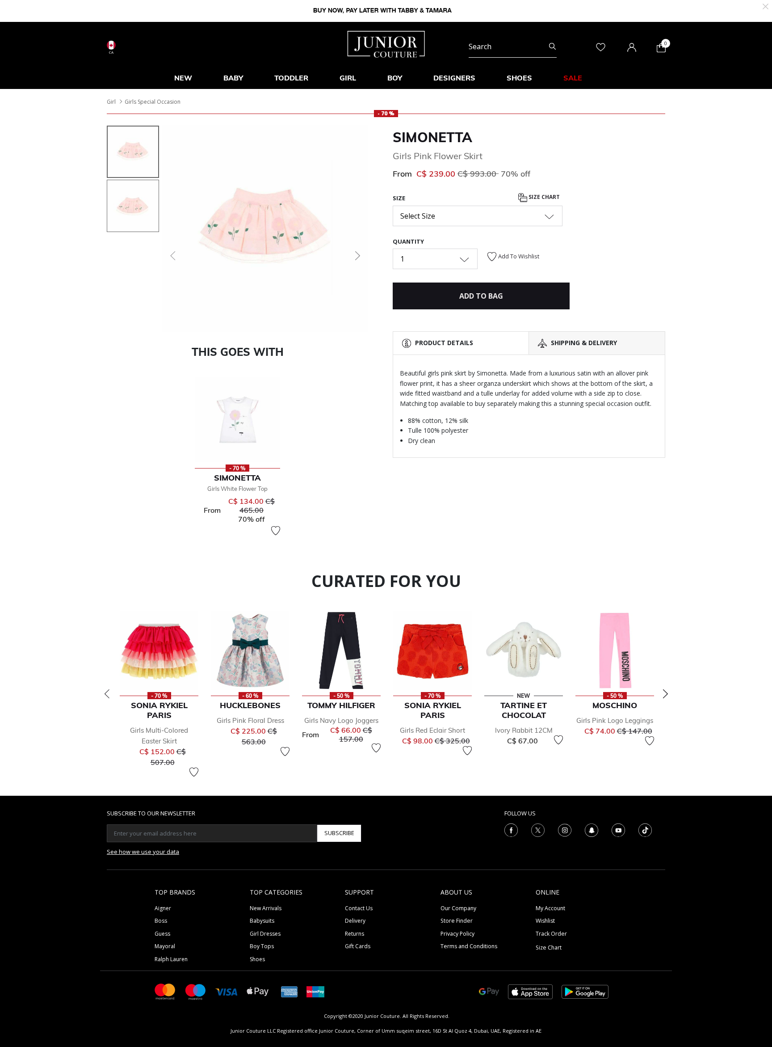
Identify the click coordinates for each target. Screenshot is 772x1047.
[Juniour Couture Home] (386, 43)
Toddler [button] (291, 77)
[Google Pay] (489, 991)
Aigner (163, 908)
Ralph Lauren (171, 959)
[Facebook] (511, 829)
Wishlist (545, 921)
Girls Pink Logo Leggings (614, 720)
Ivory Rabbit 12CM (524, 730)
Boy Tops (262, 946)
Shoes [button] (519, 77)
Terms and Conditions (469, 946)
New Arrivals (265, 908)
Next (665, 694)
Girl (111, 102)
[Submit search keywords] (552, 46)
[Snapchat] (591, 829)
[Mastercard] (165, 991)
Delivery (355, 921)
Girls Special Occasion (152, 102)
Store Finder (457, 921)
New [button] (183, 77)
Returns (354, 933)
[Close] (765, 5)
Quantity (408, 241)
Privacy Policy (457, 933)
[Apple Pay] (258, 991)
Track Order (551, 933)
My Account (550, 908)
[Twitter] (538, 829)
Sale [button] (572, 77)
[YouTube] (618, 829)
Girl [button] (348, 77)
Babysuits (262, 921)
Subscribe (339, 833)
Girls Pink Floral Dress (250, 720)
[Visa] (226, 991)
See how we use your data (143, 852)
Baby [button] (233, 77)
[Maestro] (195, 991)
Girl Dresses (265, 933)
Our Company (458, 908)
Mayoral (165, 946)
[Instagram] (564, 829)
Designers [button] (454, 77)
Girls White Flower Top (237, 488)
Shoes (257, 959)
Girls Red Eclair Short (432, 730)
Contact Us (359, 908)
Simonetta (432, 137)
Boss (161, 921)
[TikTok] (645, 829)
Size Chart (543, 197)
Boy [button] (394, 77)
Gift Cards (357, 946)
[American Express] (289, 991)
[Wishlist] (275, 530)
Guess (162, 933)
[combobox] (513, 46)
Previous (106, 694)
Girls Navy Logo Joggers (341, 720)
